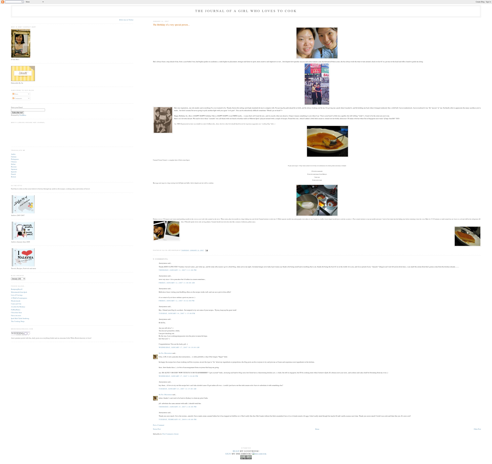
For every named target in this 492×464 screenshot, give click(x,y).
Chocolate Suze (16, 312)
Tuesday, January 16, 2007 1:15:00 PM (177, 313)
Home (317, 429)
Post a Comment (158, 425)
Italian (13, 164)
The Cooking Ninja (17, 321)
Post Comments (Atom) (170, 434)
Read (236, 451)
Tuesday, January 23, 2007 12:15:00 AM (177, 389)
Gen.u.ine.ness (16, 315)
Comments (18, 98)
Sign (228, 454)
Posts (16, 94)
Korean (13, 177)
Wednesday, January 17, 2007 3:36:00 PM (178, 376)
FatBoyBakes (15, 309)
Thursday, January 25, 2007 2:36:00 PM (178, 407)
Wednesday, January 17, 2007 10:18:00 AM (179, 347)
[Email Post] (206, 250)
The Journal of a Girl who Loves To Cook (246, 11)
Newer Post (157, 429)
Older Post (477, 429)
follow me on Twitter (126, 20)
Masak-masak (15, 301)
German (13, 157)
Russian (14, 167)
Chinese (14, 162)
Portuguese (15, 159)
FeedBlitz (22, 115)
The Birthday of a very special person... (171, 24)
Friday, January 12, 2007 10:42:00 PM (176, 301)
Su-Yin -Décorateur (165, 353)
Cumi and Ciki (16, 304)
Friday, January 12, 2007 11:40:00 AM (177, 283)
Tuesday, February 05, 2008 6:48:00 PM (178, 419)
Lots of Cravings (17, 295)
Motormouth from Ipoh (19, 292)
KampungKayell (16, 289)
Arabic (13, 154)
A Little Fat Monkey (18, 307)
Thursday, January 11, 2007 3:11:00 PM (178, 270)
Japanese (14, 169)
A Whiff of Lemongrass (19, 298)
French (13, 174)
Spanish (14, 172)
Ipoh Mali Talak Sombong (20, 318)
